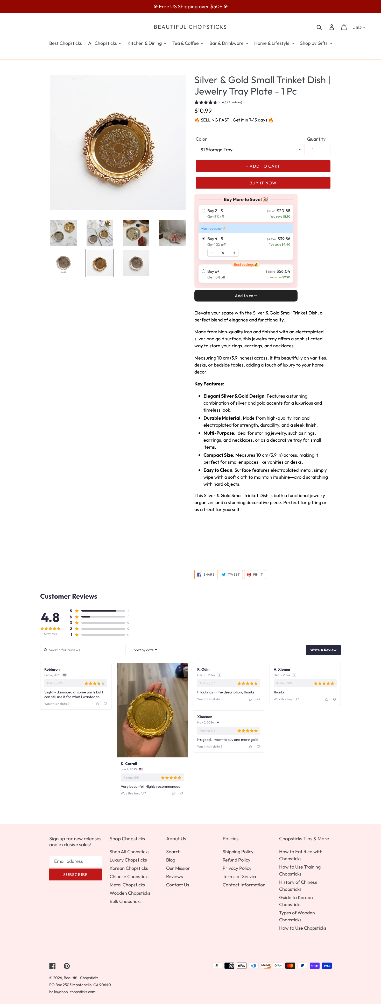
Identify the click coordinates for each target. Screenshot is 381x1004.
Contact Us (177, 885)
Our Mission (178, 868)
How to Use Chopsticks (302, 928)
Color (201, 139)
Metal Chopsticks (127, 885)
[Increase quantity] (234, 252)
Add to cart (246, 295)
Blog (170, 860)
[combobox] (145, 650)
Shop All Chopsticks (130, 852)
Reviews (174, 876)
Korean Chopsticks (129, 868)
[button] (218, 103)
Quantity (316, 139)
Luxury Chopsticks (128, 860)
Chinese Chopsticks (130, 876)
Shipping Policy (238, 852)
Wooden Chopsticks (130, 893)
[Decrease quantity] (211, 252)
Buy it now (263, 182)
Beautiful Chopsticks (190, 27)
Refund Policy (236, 860)
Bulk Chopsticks (126, 901)
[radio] (246, 213)
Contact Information (244, 885)
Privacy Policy (237, 868)
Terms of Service (240, 876)
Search (173, 852)
